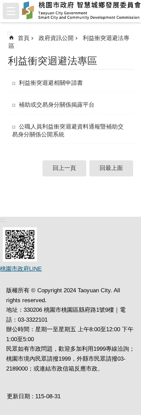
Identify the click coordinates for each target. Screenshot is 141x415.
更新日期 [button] (18, 396)
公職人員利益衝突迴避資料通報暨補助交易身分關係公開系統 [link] (68, 130)
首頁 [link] (23, 38)
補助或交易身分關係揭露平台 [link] (56, 105)
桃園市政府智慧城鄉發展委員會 (81, 11)
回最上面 (111, 168)
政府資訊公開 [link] (56, 38)
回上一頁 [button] (64, 168)
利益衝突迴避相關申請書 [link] (51, 83)
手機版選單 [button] (11, 11)
